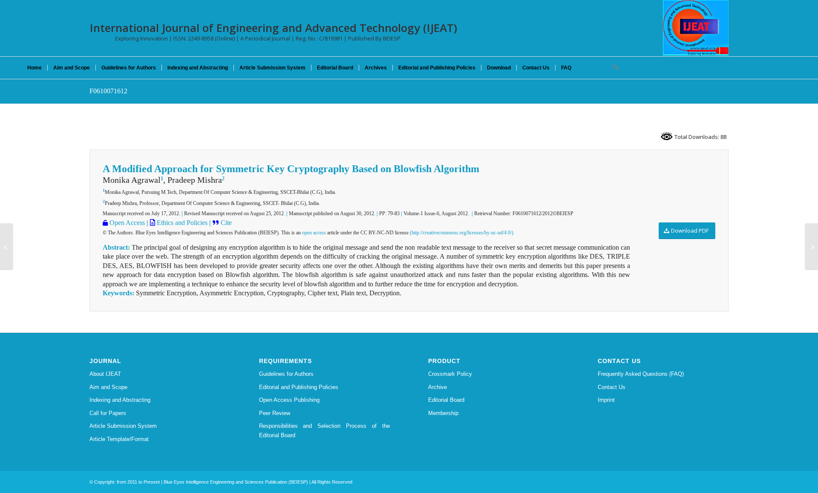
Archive (437, 387)
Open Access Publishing (289, 400)
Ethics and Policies (181, 222)
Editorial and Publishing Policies (298, 387)
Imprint (606, 400)
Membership (443, 413)
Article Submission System (123, 426)
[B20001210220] (6, 246)
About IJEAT (105, 374)
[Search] (612, 67)
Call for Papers (107, 413)
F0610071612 (108, 91)
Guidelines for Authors (286, 374)
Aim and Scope (108, 387)
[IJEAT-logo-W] (696, 27)
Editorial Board (446, 400)
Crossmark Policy (450, 374)
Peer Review (274, 413)
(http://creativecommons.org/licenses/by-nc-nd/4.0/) (461, 233)
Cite (226, 222)
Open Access (126, 222)
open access (314, 233)
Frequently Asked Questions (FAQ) (641, 374)
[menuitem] (34, 67)
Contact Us (611, 387)
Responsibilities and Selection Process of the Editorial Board (324, 430)
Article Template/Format (119, 439)
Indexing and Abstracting (119, 400)
